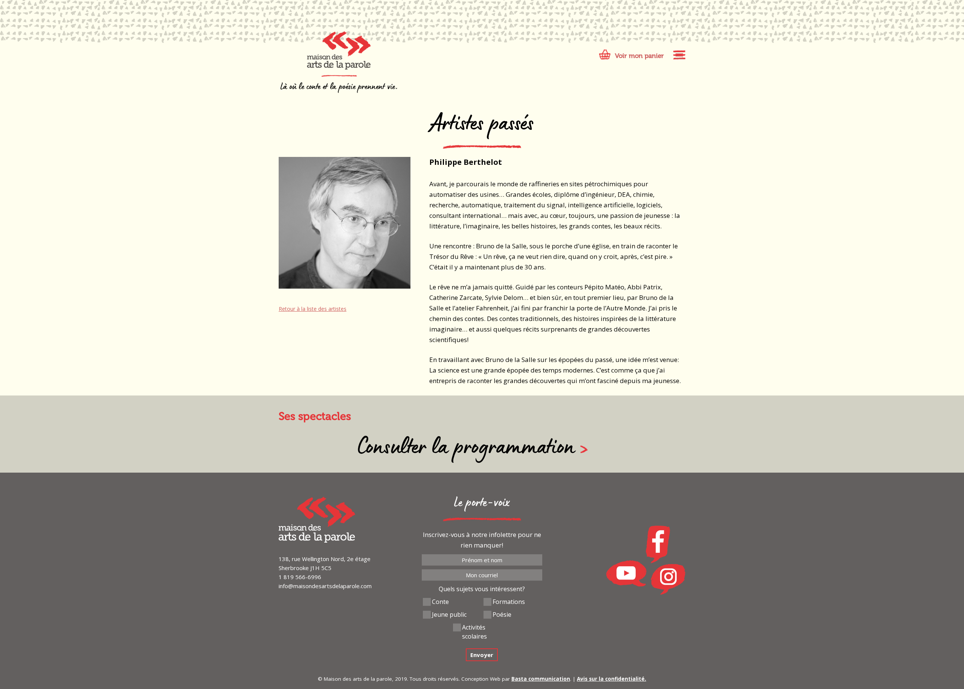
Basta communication (540, 678)
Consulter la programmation (466, 449)
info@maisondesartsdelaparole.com (325, 586)
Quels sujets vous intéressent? (482, 589)
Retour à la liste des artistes (312, 308)
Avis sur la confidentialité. (611, 678)
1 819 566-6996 (300, 577)
